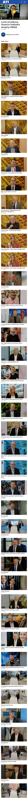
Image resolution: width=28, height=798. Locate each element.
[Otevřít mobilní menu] (24, 2)
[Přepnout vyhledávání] (22, 2)
